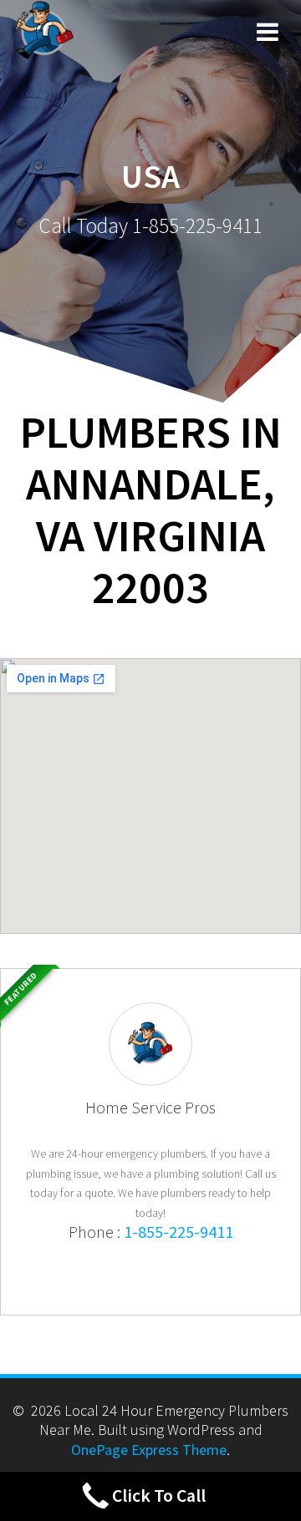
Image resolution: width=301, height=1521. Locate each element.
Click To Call (159, 1495)
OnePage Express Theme (149, 1449)
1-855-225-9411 (178, 1231)
